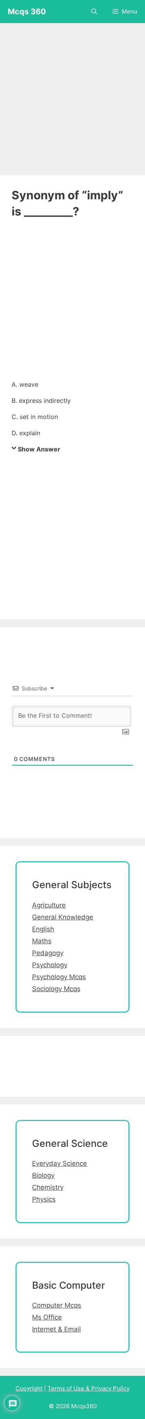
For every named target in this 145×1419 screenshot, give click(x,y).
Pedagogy (47, 953)
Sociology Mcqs (56, 989)
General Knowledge (62, 917)
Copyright (29, 1388)
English (43, 929)
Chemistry (47, 1187)
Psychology (49, 965)
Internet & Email (56, 1329)
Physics (44, 1199)
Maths (41, 941)
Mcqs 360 (27, 11)
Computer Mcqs (56, 1305)
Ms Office (47, 1317)
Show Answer (39, 449)
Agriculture (49, 905)
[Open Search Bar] (94, 11)
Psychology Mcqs (59, 977)
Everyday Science (59, 1163)
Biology (43, 1175)
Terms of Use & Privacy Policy (89, 1388)
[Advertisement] (72, 95)
